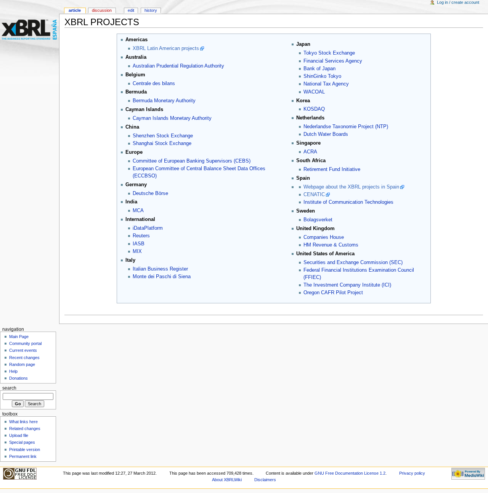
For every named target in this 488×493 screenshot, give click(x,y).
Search (9, 388)
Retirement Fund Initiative (331, 169)
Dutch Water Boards (325, 134)
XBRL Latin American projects (166, 48)
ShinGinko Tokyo (322, 76)
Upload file (18, 435)
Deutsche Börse (150, 193)
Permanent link (23, 456)
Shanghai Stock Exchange (162, 143)
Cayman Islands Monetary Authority (172, 118)
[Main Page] (29, 29)
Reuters (141, 235)
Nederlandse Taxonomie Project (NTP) (345, 126)
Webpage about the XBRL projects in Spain (351, 187)
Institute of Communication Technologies (348, 202)
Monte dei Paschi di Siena (162, 276)
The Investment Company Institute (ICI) (347, 285)
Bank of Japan (319, 68)
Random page (22, 364)
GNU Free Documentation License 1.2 (350, 473)
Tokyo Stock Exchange (329, 53)
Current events (23, 350)
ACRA (310, 152)
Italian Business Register (160, 269)
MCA (138, 210)
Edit (131, 10)
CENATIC (314, 194)
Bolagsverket (317, 219)
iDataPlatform (148, 228)
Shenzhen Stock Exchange (163, 136)
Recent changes (24, 357)
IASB (138, 243)
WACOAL (314, 92)
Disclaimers (265, 479)
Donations (18, 378)
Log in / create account (458, 2)
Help (13, 371)
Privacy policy (412, 473)
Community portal (25, 343)
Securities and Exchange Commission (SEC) (353, 262)
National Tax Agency (326, 84)
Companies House (323, 237)
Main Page (19, 336)
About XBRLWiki (227, 479)
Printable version (24, 449)
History (150, 10)
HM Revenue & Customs (330, 245)
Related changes (24, 428)
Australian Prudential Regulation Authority (178, 66)
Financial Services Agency (332, 61)
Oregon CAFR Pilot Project (333, 292)
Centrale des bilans (154, 83)
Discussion (102, 10)
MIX (137, 251)
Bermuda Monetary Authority (164, 100)
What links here (23, 421)
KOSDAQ (314, 109)
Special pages (22, 442)
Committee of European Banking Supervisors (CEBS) (191, 161)
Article (75, 10)
